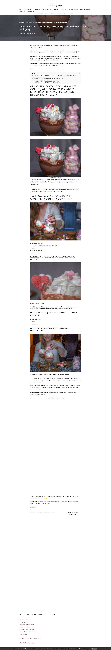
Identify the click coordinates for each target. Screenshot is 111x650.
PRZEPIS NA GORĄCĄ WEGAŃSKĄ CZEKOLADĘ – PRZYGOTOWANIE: (47, 82)
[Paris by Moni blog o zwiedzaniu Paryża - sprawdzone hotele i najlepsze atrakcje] (55, 4)
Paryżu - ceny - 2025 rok (29, 642)
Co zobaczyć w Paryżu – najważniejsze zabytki (29, 638)
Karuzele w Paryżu (24, 622)
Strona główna (22, 22)
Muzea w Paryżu (23, 619)
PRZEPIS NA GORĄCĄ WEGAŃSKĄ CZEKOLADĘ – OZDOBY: (45, 80)
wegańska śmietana (36, 252)
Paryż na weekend (24, 634)
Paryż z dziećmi (30, 11)
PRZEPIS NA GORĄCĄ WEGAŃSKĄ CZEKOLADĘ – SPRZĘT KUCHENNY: (48, 81)
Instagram (40, 13)
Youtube (47, 13)
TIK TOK (71, 13)
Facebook (53, 13)
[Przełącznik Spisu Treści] (78, 74)
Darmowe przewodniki (62, 13)
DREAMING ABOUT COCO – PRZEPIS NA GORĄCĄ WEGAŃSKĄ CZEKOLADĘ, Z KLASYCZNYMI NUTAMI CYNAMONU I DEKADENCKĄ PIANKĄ (54, 76)
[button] (51, 9)
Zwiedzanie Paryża (29, 22)
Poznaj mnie (22, 11)
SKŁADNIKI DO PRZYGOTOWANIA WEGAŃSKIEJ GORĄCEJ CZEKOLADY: (47, 78)
